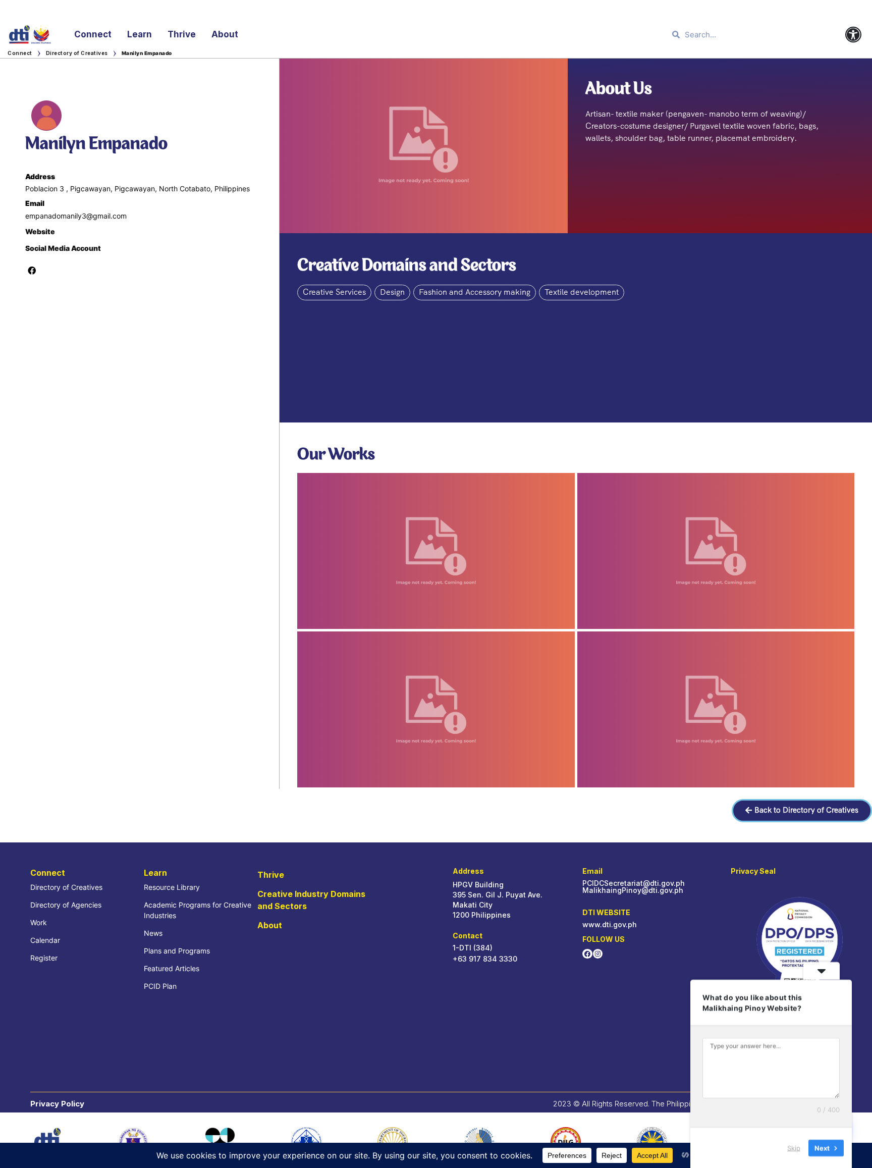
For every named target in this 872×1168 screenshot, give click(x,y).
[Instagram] (598, 954)
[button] (802, 810)
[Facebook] (587, 954)
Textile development (581, 292)
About (224, 34)
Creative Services (334, 292)
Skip (793, 1147)
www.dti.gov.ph (609, 924)
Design (392, 292)
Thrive (182, 34)
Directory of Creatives (77, 53)
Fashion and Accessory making (474, 292)
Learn (139, 34)
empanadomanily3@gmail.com (76, 215)
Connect (93, 34)
